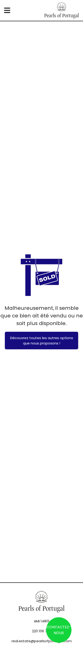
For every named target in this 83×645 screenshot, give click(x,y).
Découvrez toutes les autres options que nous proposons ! (41, 340)
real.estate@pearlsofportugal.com (42, 641)
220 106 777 (41, 631)
